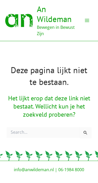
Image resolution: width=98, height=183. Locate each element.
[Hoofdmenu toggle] (87, 20)
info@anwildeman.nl (34, 170)
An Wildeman (54, 14)
